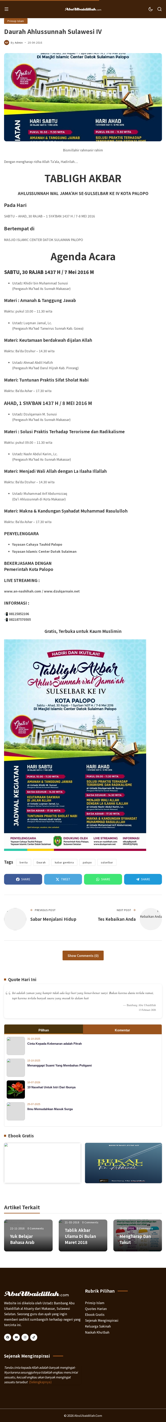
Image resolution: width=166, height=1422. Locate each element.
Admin (19, 42)
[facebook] (7, 1337)
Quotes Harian (96, 1308)
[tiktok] (33, 1337)
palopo (87, 862)
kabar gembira (64, 862)
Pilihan (43, 1030)
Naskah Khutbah (97, 1332)
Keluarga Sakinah (98, 1326)
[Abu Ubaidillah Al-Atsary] (83, 9)
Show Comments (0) (83, 955)
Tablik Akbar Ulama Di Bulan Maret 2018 (80, 1236)
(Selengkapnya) (40, 1382)
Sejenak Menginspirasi (101, 1320)
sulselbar (107, 862)
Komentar (122, 1030)
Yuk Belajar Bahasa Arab (22, 1239)
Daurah (41, 862)
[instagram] (25, 1337)
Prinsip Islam (15, 21)
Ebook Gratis (94, 1314)
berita (24, 862)
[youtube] (16, 1337)
